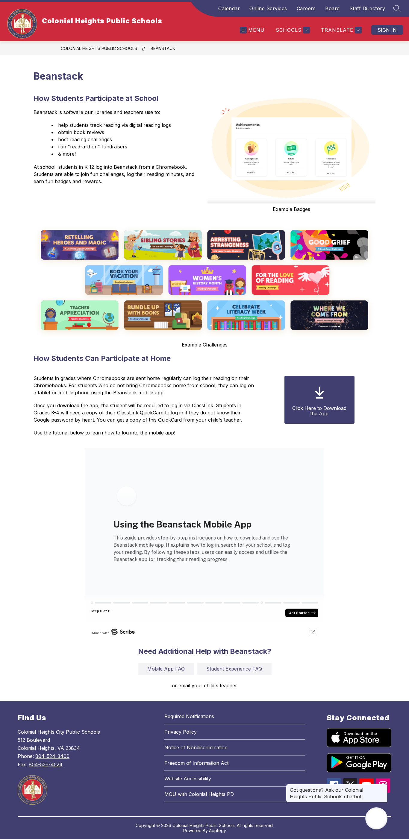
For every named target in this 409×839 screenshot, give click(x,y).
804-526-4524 (46, 764)
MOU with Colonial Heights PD (199, 794)
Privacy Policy (180, 732)
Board (332, 8)
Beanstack (163, 48)
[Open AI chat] (376, 818)
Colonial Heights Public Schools (99, 48)
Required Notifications (189, 716)
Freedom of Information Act (196, 763)
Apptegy (217, 830)
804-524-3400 (52, 756)
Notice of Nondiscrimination (196, 747)
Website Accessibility (187, 779)
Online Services (268, 8)
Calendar (229, 8)
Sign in (387, 30)
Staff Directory (367, 8)
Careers (306, 8)
